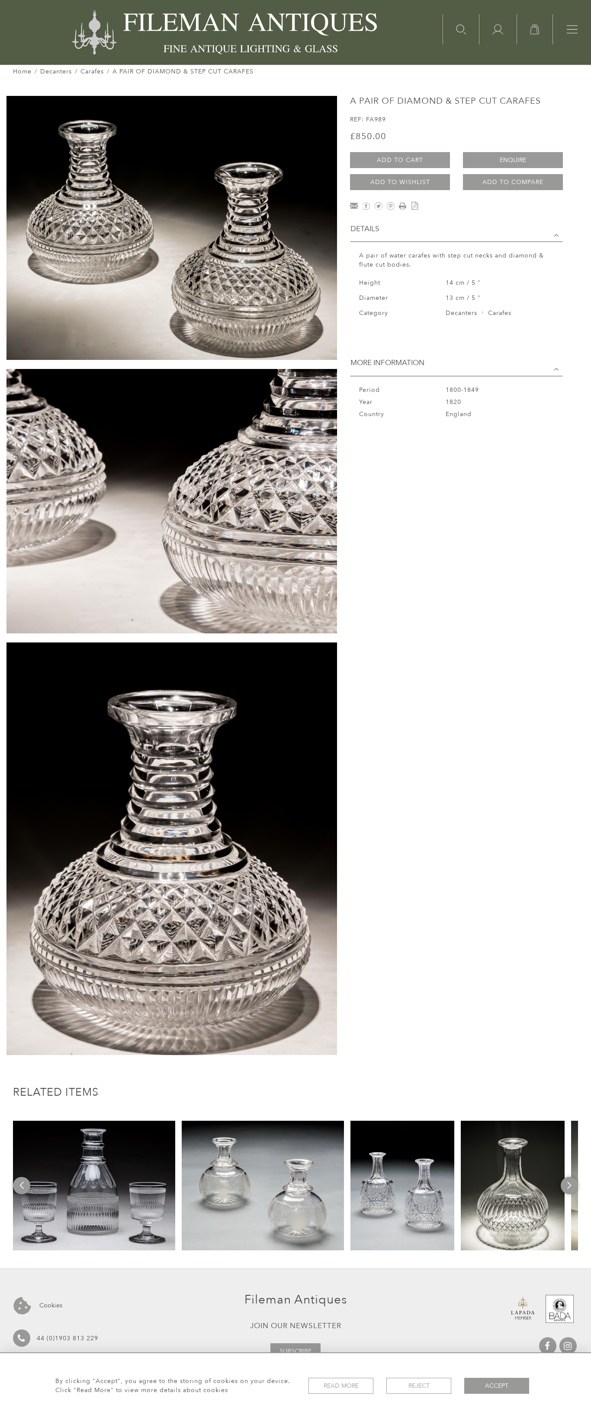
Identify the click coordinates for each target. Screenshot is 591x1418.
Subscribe (295, 1351)
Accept (496, 1386)
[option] (94, 1185)
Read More (341, 1386)
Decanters (56, 71)
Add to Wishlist (400, 182)
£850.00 (368, 136)
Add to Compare (512, 182)
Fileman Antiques (295, 1299)
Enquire (513, 160)
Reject (419, 1386)
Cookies (50, 1305)
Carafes (92, 71)
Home (22, 71)
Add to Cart (400, 160)
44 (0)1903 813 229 (67, 1338)
